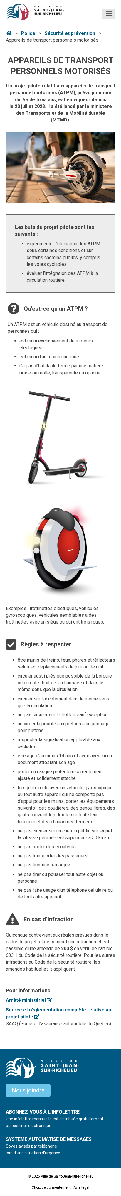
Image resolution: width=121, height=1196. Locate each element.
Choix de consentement (51, 1187)
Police (28, 33)
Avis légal (81, 1187)
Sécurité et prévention (70, 33)
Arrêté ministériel (29, 1000)
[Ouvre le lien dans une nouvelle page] (60, 437)
